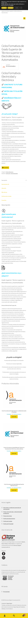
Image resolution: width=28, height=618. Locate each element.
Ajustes (16, 7)
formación (8, 173)
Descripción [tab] (4, 180)
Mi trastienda (6, 591)
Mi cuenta (4, 615)
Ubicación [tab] (4, 188)
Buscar (14, 615)
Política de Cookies (7, 521)
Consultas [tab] (4, 200)
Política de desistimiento (9, 518)
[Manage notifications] (25, 615)
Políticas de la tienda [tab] (6, 196)
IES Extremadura (10, 66)
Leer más (14, 416)
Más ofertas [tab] (4, 192)
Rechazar (10, 7)
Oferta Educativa (9, 172)
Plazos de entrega (7, 516)
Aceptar (4, 7)
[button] (24, 18)
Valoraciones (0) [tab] (5, 184)
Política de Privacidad (8, 523)
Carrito (21, 614)
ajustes (11, 5)
